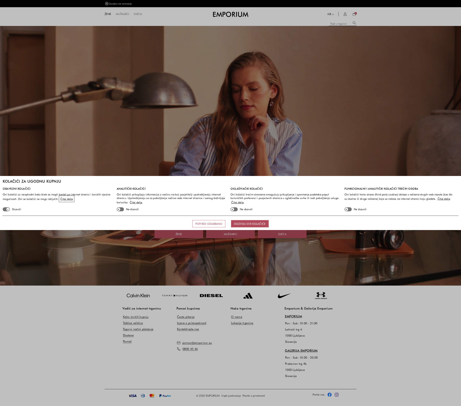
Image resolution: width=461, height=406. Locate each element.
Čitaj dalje (66, 199)
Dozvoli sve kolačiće (250, 224)
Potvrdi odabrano (208, 224)
